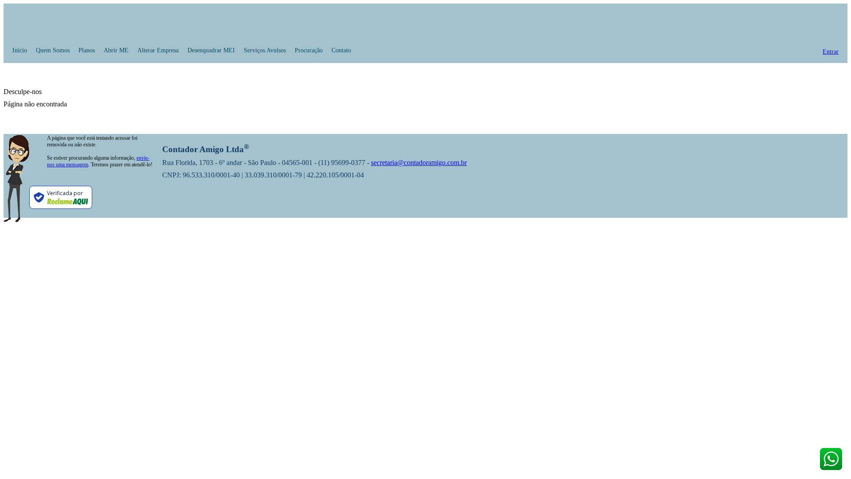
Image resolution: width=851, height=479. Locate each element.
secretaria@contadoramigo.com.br (419, 162)
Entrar (831, 51)
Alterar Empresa (158, 50)
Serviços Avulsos (265, 50)
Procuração (309, 50)
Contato (341, 50)
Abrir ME (116, 50)
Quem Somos (53, 50)
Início (19, 50)
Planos (86, 50)
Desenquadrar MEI (211, 50)
